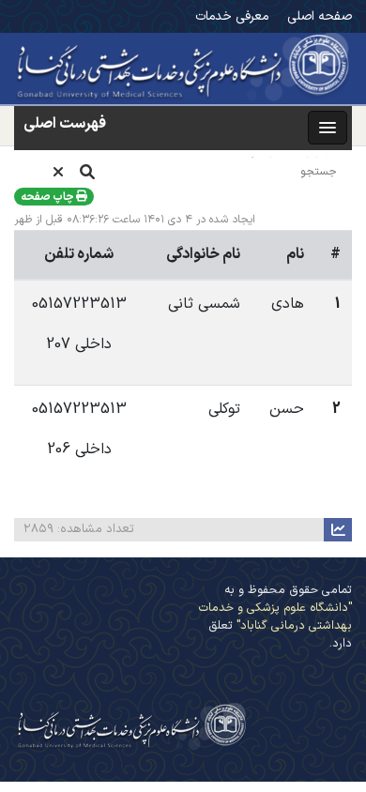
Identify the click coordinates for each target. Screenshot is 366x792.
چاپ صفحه (48, 197)
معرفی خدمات (231, 16)
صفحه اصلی (319, 16)
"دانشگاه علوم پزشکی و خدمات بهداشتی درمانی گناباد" (275, 616)
